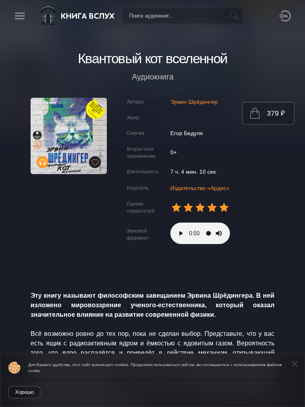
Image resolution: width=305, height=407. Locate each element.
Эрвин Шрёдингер (194, 102)
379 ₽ (276, 113)
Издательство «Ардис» (200, 188)
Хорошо (24, 392)
